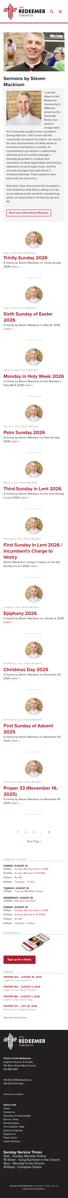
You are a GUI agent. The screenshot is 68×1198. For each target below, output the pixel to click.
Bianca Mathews (28, 990)
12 (49, 832)
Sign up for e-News (19, 959)
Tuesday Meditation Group (29, 891)
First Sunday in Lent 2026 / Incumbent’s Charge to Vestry (33, 551)
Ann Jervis (26, 980)
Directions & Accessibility (17, 1115)
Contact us (9, 1112)
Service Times (11, 1119)
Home (6, 1108)
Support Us (9, 1134)
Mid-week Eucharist (25, 900)
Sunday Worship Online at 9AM (31, 868)
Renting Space (11, 1123)
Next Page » (34, 841)
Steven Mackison (27, 253)
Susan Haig (26, 999)
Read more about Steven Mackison (28, 212)
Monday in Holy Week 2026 (33, 376)
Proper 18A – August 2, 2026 (21, 996)
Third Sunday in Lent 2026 (32, 489)
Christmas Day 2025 (25, 670)
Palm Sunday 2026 (24, 432)
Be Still (18, 877)
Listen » (15, 266)
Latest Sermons (11, 1141)
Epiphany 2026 (20, 613)
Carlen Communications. (34, 1189)
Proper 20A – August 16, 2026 (22, 977)
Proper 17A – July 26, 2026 (20, 1006)
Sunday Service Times (22, 1152)
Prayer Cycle (10, 1137)
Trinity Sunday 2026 (25, 258)
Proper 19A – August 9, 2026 (21, 986)
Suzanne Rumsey (27, 1009)
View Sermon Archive (15, 1017)
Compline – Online (25, 881)
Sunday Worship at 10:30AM (30, 873)
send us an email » (13, 1094)
